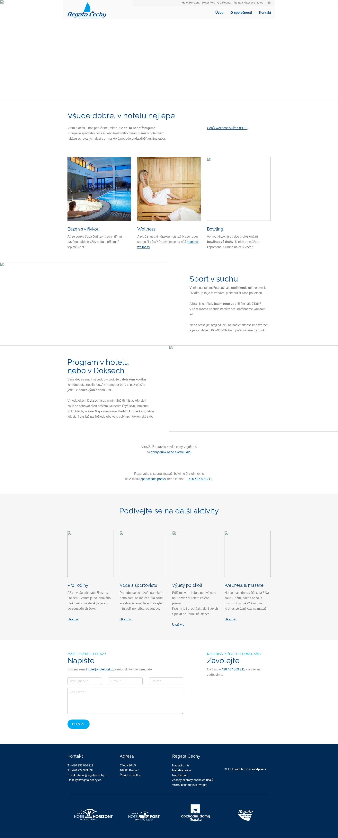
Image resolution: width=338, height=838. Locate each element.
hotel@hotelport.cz (101, 669)
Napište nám (180, 775)
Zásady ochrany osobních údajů (192, 779)
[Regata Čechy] (98, 9)
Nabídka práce (181, 770)
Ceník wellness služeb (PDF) (227, 128)
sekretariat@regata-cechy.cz (89, 775)
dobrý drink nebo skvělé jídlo (171, 452)
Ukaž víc (73, 619)
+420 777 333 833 (81, 770)
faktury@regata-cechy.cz (85, 779)
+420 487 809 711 (199, 479)
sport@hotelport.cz (153, 479)
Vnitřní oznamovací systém (189, 784)
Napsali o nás (181, 765)
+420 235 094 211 (81, 765)
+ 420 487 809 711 (232, 669)
